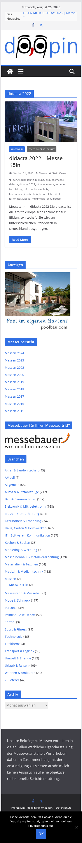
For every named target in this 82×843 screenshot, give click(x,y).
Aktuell (10, 477)
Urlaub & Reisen (17, 665)
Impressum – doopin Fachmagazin (31, 807)
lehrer (43, 194)
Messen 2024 (14, 353)
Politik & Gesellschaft (42, 149)
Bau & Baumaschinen (20, 499)
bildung (39, 180)
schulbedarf (54, 198)
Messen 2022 (14, 367)
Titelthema (13, 644)
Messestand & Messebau (23, 593)
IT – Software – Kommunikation (27, 535)
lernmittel (15, 198)
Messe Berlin (18, 585)
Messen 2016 (14, 404)
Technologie (14, 636)
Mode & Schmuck (17, 600)
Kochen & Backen (17, 542)
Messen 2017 (14, 396)
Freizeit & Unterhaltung (22, 514)
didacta (13, 184)
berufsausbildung (23, 180)
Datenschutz (63, 807)
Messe (43, 173)
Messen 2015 (14, 411)
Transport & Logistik (19, 651)
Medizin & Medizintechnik (24, 571)
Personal (11, 608)
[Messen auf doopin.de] (10, 71)
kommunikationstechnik (23, 194)
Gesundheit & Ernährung (23, 521)
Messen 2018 (14, 389)
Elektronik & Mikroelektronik (25, 506)
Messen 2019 (14, 382)
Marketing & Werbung (21, 550)
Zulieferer (12, 680)
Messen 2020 (14, 375)
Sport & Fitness (16, 629)
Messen (10, 579)
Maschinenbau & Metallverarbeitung (32, 557)
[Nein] (76, 827)
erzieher (61, 184)
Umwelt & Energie (18, 658)
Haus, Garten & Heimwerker (25, 528)
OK (41, 833)
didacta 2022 (27, 184)
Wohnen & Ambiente (20, 673)
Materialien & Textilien (21, 564)
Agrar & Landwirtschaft (22, 470)
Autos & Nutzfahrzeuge (22, 492)
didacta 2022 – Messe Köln (36, 161)
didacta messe (45, 184)
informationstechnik (36, 189)
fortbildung (16, 189)
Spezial (10, 622)
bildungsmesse (54, 180)
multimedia (38, 198)
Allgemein (17, 149)
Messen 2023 (14, 360)
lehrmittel (54, 194)
